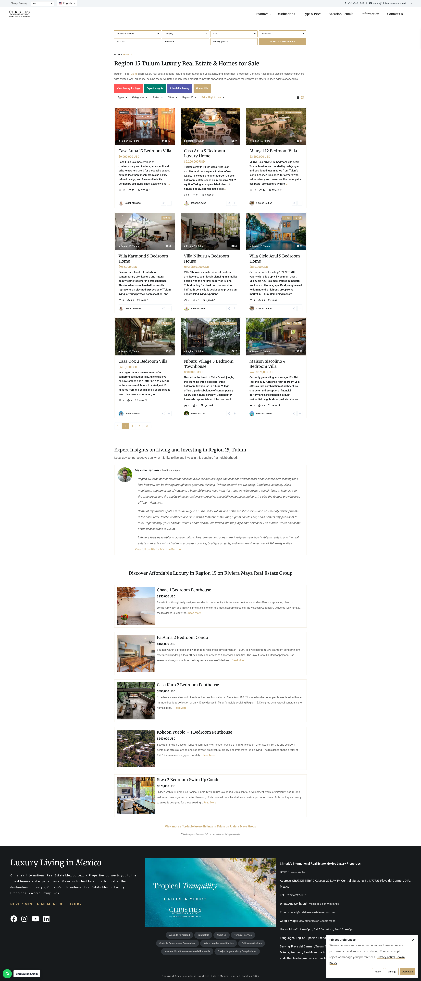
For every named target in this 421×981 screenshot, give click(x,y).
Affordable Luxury (180, 88)
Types (121, 97)
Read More (194, 613)
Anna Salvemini (264, 413)
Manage (392, 971)
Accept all (407, 971)
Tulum (133, 73)
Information (370, 14)
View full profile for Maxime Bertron (158, 549)
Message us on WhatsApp (324, 903)
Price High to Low (211, 97)
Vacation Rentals (341, 14)
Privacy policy (386, 957)
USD (35, 3)
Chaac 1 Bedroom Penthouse (184, 590)
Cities (171, 97)
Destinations (286, 14)
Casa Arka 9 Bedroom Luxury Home (204, 153)
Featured (262, 14)
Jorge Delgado (133, 203)
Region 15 (187, 97)
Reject (378, 971)
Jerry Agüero (132, 413)
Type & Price (312, 14)
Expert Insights (155, 88)
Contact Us (395, 14)
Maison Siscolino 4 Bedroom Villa (267, 364)
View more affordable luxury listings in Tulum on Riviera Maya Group (210, 826)
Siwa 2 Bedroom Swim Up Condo (188, 779)
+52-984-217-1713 (295, 895)
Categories (138, 97)
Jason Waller (198, 413)
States (156, 97)
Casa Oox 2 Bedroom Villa (143, 361)
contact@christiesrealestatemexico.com (392, 3)
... (169, 183)
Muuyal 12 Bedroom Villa (273, 150)
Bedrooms (266, 33)
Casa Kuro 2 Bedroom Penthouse (188, 684)
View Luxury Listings (128, 88)
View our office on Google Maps (316, 920)
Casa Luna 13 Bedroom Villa (145, 150)
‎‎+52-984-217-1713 (357, 3)
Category (169, 33)
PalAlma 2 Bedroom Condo (182, 637)
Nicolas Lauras (264, 203)
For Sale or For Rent (125, 33)
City (215, 33)
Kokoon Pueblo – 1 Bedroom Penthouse (194, 732)
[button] (21, 973)
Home (117, 54)
